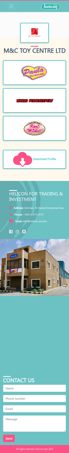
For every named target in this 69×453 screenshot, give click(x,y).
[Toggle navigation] (11, 6)
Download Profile (44, 159)
